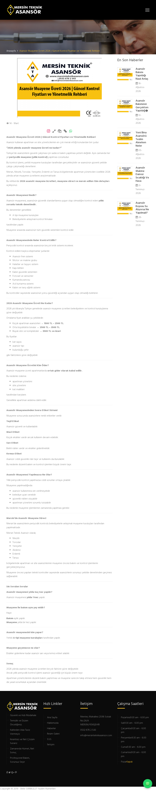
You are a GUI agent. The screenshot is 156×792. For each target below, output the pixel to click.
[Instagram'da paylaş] (50, 131)
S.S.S (49, 739)
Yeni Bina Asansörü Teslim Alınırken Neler (141, 139)
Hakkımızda (52, 723)
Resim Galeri (53, 733)
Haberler (51, 728)
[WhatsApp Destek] (147, 783)
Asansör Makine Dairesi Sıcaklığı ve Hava (142, 174)
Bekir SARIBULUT (28, 788)
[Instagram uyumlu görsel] (55, 131)
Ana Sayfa (52, 717)
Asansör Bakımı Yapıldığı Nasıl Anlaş (142, 74)
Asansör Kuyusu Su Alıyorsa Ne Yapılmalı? (142, 208)
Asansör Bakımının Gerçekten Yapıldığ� (142, 106)
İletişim (50, 744)
